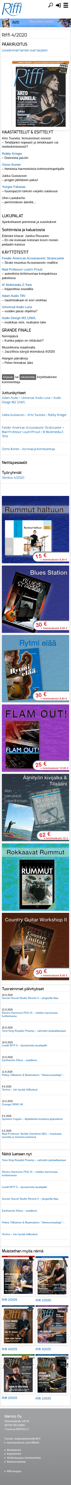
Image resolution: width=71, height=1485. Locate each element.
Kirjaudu (8, 377)
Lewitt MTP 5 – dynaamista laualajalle (24, 1045)
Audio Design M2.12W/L (19, 318)
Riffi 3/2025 (43, 1349)
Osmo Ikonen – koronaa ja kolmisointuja (28, 449)
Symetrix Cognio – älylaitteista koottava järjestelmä (32, 1118)
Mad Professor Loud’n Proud (22, 269)
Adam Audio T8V (13, 296)
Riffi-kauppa (14, 1471)
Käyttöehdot (14, 1453)
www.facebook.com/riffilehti (23, 1442)
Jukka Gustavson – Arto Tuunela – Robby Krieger (34, 415)
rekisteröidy (28, 377)
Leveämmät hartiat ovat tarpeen (25, 50)
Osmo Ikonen (11, 164)
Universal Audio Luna (17, 307)
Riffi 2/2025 (9, 1397)
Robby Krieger (12, 153)
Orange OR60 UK (12, 1104)
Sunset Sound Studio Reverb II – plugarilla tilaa (30, 997)
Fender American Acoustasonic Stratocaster (33, 258)
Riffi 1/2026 (43, 1300)
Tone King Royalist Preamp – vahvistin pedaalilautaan (34, 1030)
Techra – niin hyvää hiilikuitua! (20, 1089)
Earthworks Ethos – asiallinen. (20, 1060)
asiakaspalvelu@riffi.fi (27, 1438)
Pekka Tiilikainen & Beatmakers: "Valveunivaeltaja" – (33, 1074)
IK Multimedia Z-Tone (17, 285)
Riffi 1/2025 (43, 1398)
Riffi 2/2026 (9, 1299)
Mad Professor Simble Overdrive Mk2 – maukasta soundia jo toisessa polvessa (32, 1135)
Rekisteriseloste (16, 1461)
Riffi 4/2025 (9, 1349)
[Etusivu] (12, 9)
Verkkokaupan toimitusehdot (24, 1457)
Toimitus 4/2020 (13, 477)
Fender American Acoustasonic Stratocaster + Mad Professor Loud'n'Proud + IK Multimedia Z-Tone (33, 432)
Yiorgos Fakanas (14, 187)
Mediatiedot (14, 1449)
